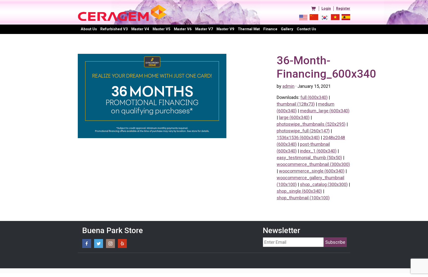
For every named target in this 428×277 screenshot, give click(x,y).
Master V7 (204, 29)
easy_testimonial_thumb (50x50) (309, 157)
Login (326, 8)
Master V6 (183, 29)
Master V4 (140, 29)
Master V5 (161, 29)
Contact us (306, 29)
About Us (89, 29)
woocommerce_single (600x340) (312, 171)
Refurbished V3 (114, 29)
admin (288, 86)
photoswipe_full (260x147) (303, 130)
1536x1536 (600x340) (298, 137)
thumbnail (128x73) (296, 104)
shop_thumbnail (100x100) (303, 197)
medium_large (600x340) (324, 110)
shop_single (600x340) (299, 191)
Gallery (287, 29)
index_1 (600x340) (318, 151)
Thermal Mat (249, 29)
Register (343, 8)
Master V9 (225, 29)
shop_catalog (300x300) (324, 184)
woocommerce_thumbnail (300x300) (313, 164)
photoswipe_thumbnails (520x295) (311, 124)
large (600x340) (294, 117)
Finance (270, 29)
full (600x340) (314, 97)
